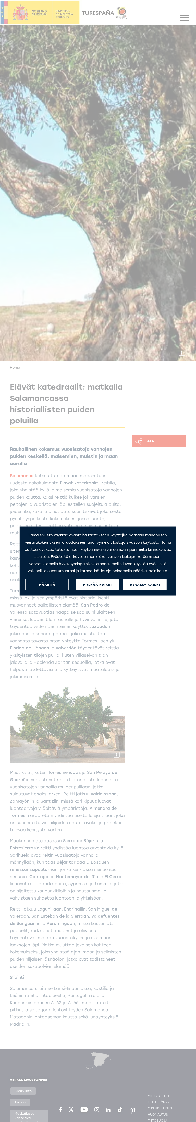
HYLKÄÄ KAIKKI (97, 584)
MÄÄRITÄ (47, 584)
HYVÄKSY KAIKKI (145, 584)
